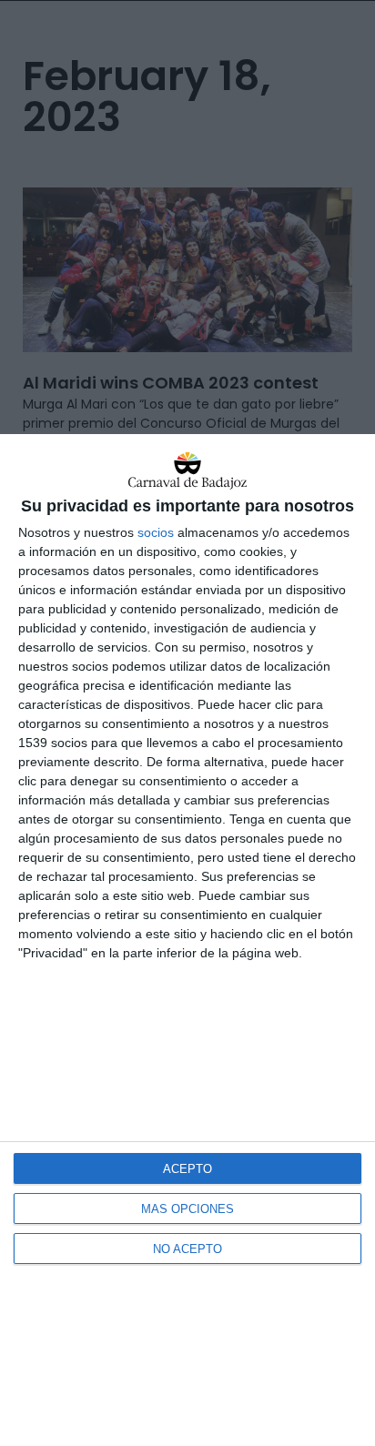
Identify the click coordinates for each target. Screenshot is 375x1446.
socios (155, 532)
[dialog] (187, 940)
